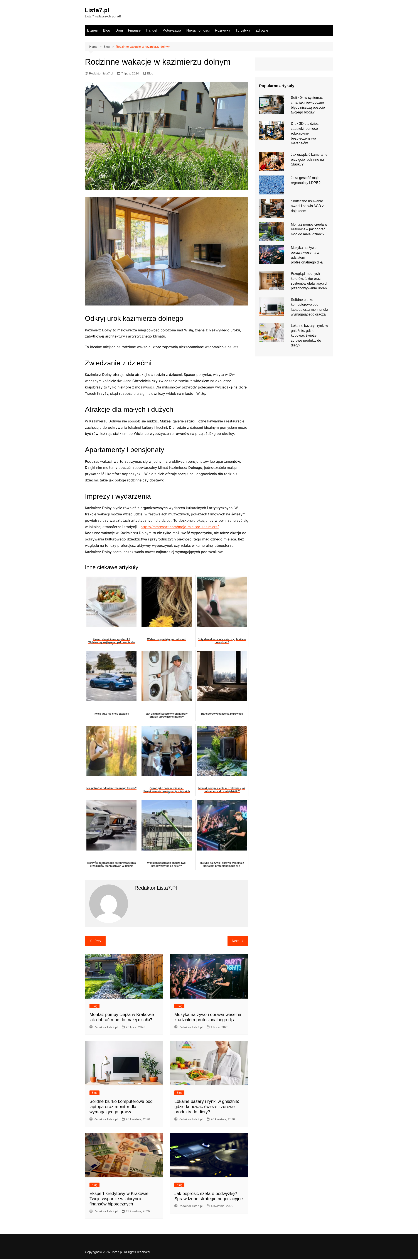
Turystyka (243, 30)
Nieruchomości (198, 30)
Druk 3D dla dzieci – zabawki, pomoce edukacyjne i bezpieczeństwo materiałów (306, 133)
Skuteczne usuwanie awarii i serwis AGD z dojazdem (307, 206)
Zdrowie (262, 30)
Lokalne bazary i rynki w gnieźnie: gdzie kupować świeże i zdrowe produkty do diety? (206, 1106)
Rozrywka (222, 30)
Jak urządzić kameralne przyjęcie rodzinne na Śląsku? (309, 159)
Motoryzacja (171, 30)
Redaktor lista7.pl (101, 73)
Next (235, 941)
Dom (119, 30)
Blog (106, 30)
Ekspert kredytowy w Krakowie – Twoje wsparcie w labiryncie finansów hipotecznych (120, 1198)
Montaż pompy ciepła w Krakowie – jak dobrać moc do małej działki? (309, 229)
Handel (151, 30)
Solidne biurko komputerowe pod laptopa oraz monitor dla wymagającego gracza (121, 1106)
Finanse (134, 30)
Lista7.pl (97, 10)
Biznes (92, 30)
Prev (97, 941)
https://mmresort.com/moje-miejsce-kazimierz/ (180, 527)
